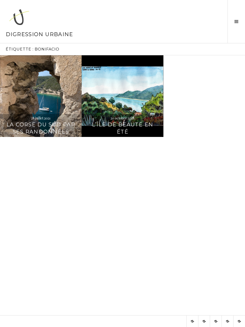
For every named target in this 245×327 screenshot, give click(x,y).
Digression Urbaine (39, 34)
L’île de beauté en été (122, 128)
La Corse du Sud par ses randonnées (40, 128)
